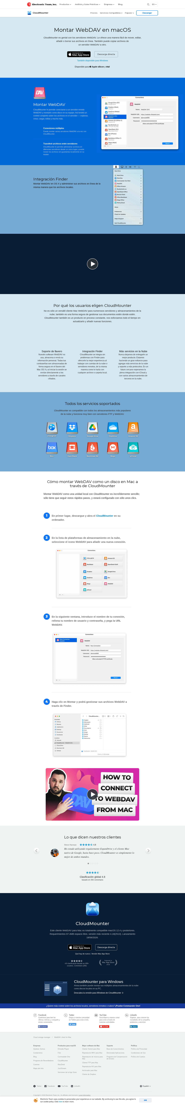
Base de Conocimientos (115, 1049)
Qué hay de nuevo (82, 954)
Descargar (147, 13)
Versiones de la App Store (67, 1072)
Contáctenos (38, 1053)
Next (148, 851)
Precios (93, 13)
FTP (49, 436)
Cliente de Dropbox (89, 1074)
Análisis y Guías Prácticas (87, 4)
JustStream (62, 1068)
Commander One (64, 1057)
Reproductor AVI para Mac (91, 1066)
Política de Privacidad (139, 1049)
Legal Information (84, 1095)
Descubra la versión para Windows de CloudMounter (98, 993)
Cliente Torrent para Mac (91, 1049)
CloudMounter (40, 13)
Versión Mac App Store (100, 954)
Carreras (36, 1064)
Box (51, 456)
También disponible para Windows (92, 61)
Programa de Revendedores (43, 1061)
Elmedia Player (63, 1049)
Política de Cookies (138, 1057)
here (60, 1101)
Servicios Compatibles (110, 13)
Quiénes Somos (39, 1049)
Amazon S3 (133, 436)
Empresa (108, 4)
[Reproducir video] (92, 263)
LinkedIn (77, 1086)
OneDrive (113, 436)
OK (145, 1100)
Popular (128, 13)
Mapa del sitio (38, 1068)
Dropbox (72, 436)
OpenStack (72, 456)
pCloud (133, 456)
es (153, 4)
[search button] (148, 4)
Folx (59, 1053)
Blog (120, 4)
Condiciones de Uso (138, 1053)
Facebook (51, 1086)
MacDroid (61, 1064)
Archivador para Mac (89, 1070)
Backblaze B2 (92, 456)
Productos (65, 4)
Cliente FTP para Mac (90, 1063)
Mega (112, 456)
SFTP (53, 436)
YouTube (64, 1086)
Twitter (39, 1086)
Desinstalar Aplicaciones (115, 1053)
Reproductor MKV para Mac (92, 1053)
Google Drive (92, 436)
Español (146, 1086)
